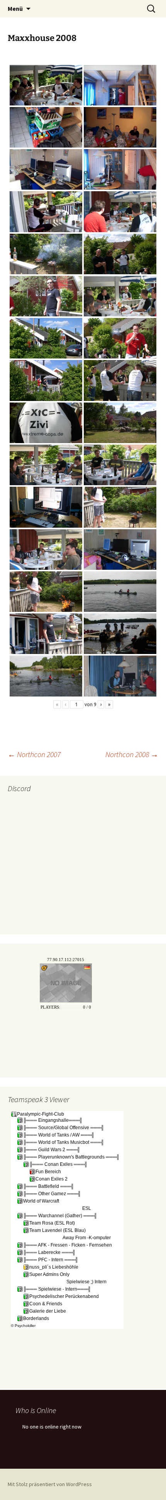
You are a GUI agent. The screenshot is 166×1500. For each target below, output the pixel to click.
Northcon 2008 (131, 754)
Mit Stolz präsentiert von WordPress (50, 1484)
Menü (15, 8)
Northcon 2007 (34, 754)
